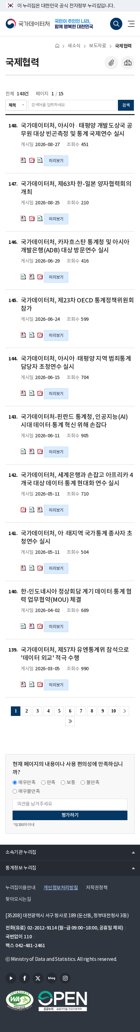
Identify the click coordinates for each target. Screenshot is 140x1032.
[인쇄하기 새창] (128, 62)
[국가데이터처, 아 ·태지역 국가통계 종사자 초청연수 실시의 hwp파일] (23, 567)
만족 (51, 782)
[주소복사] (111, 62)
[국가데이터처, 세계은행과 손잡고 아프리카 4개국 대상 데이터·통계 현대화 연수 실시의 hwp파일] (40, 509)
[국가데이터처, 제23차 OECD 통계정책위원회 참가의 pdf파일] (40, 335)
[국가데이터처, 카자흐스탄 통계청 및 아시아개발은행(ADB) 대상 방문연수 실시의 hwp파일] (32, 276)
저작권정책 (96, 888)
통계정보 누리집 (18, 867)
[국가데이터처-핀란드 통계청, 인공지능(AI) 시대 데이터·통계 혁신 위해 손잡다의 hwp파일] (32, 451)
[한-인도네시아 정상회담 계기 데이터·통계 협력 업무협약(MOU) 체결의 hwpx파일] (23, 626)
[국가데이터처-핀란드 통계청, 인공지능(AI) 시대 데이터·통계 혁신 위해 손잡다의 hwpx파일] (23, 451)
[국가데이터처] (27, 23)
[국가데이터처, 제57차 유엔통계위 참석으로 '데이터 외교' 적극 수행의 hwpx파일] (32, 684)
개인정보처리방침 (60, 888)
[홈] (57, 45)
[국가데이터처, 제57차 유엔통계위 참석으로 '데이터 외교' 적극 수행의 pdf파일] (40, 684)
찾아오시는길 (18, 899)
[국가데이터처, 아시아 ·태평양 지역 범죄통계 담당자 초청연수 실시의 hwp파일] (23, 393)
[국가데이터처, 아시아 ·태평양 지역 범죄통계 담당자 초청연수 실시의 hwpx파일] (32, 393)
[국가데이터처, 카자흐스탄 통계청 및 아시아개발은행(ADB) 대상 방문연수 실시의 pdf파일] (40, 276)
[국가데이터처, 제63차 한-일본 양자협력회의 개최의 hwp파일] (23, 218)
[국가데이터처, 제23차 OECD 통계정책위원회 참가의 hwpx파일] (32, 335)
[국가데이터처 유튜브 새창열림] (10, 978)
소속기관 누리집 (18, 852)
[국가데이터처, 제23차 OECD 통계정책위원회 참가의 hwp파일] (23, 335)
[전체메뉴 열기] (128, 24)
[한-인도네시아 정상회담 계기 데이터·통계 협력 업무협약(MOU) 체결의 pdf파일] (40, 626)
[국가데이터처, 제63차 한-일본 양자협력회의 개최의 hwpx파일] (40, 218)
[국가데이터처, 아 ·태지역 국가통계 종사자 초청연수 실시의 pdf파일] (40, 567)
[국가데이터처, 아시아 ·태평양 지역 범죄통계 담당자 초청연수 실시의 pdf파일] (40, 393)
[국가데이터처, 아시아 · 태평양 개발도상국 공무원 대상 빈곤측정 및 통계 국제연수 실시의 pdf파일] (32, 160)
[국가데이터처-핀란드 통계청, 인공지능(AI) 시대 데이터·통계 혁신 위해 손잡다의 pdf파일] (40, 451)
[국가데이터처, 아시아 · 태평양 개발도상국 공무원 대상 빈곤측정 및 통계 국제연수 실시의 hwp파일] (23, 160)
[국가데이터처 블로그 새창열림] (51, 978)
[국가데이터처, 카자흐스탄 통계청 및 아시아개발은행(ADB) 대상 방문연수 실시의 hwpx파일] (23, 276)
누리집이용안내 (20, 888)
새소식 (74, 46)
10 (113, 711)
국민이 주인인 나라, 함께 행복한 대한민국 (76, 24)
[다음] (124, 711)
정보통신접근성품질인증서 (19, 1001)
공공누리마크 (62, 1001)
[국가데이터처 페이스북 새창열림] (24, 978)
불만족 (92, 782)
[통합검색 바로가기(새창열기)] (116, 24)
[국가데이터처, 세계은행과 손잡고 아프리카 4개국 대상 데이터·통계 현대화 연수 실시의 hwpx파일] (32, 509)
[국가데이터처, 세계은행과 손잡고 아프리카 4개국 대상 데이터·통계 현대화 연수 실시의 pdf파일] (23, 509)
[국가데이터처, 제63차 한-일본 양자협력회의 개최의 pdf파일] (32, 218)
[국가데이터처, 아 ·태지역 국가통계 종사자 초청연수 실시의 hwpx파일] (32, 567)
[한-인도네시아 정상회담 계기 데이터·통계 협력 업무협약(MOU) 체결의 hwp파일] (32, 626)
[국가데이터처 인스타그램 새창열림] (65, 978)
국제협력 (123, 46)
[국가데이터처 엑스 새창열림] (38, 978)
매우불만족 (29, 791)
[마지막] (70, 721)
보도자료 (97, 46)
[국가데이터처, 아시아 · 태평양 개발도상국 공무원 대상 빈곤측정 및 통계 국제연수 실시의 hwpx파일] (40, 160)
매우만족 (27, 782)
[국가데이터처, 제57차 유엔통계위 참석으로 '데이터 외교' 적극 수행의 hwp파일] (23, 684)
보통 (71, 782)
